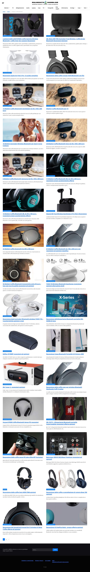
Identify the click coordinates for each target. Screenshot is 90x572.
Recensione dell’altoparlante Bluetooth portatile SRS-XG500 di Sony (64, 320)
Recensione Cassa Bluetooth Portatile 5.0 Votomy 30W (65, 354)
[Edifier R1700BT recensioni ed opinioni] (23, 340)
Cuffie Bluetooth (7, 35)
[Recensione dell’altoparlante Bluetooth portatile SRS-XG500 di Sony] (66, 305)
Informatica (64, 8)
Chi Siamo (47, 560)
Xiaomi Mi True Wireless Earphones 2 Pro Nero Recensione (66, 214)
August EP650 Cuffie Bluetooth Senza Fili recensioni (21, 422)
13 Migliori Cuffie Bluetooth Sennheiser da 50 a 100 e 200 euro (22, 110)
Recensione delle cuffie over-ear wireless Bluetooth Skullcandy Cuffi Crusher (64, 388)
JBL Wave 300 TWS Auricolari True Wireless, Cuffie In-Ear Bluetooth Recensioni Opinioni (65, 40)
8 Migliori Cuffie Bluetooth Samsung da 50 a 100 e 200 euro (23, 179)
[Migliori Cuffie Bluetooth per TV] (66, 95)
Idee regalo (57, 7)
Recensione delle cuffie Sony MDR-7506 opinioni (19, 492)
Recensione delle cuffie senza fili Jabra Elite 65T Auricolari (23, 457)
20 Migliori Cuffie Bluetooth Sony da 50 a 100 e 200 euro (65, 144)
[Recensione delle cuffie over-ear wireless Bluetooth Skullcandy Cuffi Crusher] (66, 373)
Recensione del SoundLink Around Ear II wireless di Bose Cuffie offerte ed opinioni (22, 528)
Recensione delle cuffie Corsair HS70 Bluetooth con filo (65, 76)
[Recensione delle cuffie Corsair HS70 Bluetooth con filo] (66, 61)
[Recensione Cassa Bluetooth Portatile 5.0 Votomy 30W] (66, 340)
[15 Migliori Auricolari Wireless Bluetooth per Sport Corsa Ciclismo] (23, 130)
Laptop (34, 8)
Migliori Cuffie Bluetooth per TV (57, 109)
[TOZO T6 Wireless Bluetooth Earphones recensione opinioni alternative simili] (66, 270)
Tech (85, 8)
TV (13, 8)
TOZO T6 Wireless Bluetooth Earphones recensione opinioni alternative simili (63, 285)
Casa (39, 8)
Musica (4, 489)
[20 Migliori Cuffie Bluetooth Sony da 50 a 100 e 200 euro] (66, 130)
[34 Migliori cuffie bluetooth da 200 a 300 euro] (23, 235)
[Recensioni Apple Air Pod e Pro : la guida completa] (23, 61)
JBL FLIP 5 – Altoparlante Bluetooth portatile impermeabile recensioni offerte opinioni (61, 423)
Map (53, 560)
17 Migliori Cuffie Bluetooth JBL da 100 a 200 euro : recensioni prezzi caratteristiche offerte (63, 180)
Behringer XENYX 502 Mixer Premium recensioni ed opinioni (64, 458)
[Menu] (3, 3)
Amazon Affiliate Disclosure (60, 562)
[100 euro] (45, 3)
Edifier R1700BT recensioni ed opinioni (16, 354)
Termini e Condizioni (27, 560)
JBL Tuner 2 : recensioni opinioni (14, 387)
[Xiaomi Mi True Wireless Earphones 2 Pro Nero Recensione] (66, 200)
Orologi (72, 8)
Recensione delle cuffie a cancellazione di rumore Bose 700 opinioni (66, 493)
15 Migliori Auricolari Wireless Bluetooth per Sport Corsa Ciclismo (22, 145)
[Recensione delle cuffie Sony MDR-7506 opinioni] (23, 478)
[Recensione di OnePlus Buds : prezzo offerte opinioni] (66, 513)
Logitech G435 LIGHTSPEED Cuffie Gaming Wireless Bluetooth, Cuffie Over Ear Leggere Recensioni (20, 40)
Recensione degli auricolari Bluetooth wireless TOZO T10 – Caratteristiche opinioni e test (23, 320)
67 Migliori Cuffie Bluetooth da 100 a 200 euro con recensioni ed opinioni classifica (63, 250)
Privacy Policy (39, 560)
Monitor (6, 8)
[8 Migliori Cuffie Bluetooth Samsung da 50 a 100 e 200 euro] (23, 165)
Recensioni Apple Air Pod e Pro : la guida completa (20, 76)
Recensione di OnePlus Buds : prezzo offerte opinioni (64, 527)
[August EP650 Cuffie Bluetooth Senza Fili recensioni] (23, 408)
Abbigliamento (20, 8)
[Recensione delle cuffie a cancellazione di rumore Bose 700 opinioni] (66, 478)
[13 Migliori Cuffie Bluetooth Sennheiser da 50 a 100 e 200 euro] (23, 95)
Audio (27, 8)
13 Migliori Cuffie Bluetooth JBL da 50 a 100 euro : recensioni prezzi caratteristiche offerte (20, 215)
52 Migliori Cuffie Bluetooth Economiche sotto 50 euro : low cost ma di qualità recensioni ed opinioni (22, 285)
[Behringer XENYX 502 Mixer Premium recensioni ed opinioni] (66, 443)
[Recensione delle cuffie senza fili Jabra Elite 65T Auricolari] (23, 443)
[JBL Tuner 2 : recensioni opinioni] (23, 373)
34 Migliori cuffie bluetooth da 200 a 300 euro (18, 249)
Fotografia (50, 8)
